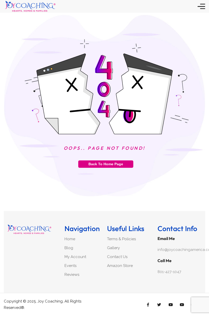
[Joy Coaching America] (30, 6)
